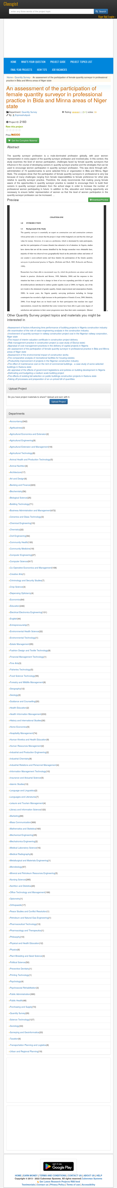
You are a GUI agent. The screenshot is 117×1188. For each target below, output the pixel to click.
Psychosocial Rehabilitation (23, 987)
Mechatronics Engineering (22, 841)
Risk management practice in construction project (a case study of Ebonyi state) (46, 342)
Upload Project (58, 401)
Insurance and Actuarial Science (25, 777)
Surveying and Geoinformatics (24, 1032)
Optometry (15, 898)
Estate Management (19, 644)
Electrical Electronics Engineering (26, 612)
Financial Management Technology (27, 656)
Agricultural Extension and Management (29, 446)
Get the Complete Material (24, 140)
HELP (99, 1175)
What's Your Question (33, 62)
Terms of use (73, 1184)
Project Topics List (81, 62)
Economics (15, 599)
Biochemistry (16, 491)
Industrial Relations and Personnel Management (33, 764)
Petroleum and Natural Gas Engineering (29, 917)
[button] (107, 17)
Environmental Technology (22, 637)
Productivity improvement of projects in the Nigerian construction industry (43, 360)
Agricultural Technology (21, 453)
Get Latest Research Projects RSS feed (60, 1181)
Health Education (18, 707)
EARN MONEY (30, 1175)
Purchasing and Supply (21, 1006)
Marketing (15, 815)
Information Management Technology (28, 771)
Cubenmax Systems (92, 1178)
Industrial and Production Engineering (28, 752)
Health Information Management (25, 714)
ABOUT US (89, 1175)
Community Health (19, 542)
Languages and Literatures (23, 796)
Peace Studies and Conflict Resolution (28, 911)
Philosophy (15, 936)
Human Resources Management (25, 745)
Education (15, 605)
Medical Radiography (20, 854)
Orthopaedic (16, 904)
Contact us (42, 1184)
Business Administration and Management (30, 510)
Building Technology (19, 504)
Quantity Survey (22, 77)
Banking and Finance (20, 484)
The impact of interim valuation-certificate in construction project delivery (43, 339)
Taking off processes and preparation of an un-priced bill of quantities (41, 378)
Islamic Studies (17, 784)
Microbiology (16, 866)
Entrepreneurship (18, 624)
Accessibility (88, 1184)
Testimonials (28, 1184)
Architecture (15, 472)
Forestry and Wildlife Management (26, 682)
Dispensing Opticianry (20, 593)
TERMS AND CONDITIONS (52, 1175)
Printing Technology (19, 974)
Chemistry (15, 529)
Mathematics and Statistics (23, 828)
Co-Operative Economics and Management (31, 567)
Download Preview (100, 199)
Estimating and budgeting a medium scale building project (36, 372)
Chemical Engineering (20, 523)
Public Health (16, 1000)
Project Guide (58, 62)
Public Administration (20, 994)
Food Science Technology (22, 675)
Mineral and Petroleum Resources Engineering (32, 873)
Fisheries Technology (20, 669)
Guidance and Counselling (22, 701)
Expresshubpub (22, 115)
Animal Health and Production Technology (30, 459)
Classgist (11, 4)
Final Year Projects (21, 70)
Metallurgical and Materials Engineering (29, 860)
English (13, 618)
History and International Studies (25, 720)
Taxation (14, 1038)
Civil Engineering (18, 535)
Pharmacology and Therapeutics (25, 930)
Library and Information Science (25, 809)
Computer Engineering (21, 554)
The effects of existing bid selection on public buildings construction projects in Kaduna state (52, 375)
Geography (15, 688)
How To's (42, 70)
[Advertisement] (61, 35)
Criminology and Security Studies (26, 580)
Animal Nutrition (17, 465)
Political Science (17, 962)
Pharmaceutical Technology (23, 924)
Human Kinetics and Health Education (28, 739)
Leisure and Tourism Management (26, 803)
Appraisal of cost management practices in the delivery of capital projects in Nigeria (48, 345)
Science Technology (19, 1019)
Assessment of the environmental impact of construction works (38, 354)
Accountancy (16, 421)
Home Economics (18, 726)
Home (13, 62)
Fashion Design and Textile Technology (29, 650)
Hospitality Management (21, 733)
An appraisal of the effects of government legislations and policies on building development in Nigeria (56, 369)
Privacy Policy (57, 1184)
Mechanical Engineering (21, 834)
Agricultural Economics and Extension (28, 433)
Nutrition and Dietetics (20, 885)
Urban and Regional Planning (24, 1051)
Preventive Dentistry (19, 968)
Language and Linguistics (22, 790)
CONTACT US (75, 1175)
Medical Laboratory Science (23, 847)
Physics (13, 949)
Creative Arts (16, 574)
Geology (14, 694)
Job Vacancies (59, 70)
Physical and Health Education (24, 943)
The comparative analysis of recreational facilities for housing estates (41, 357)
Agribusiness (16, 427)
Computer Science (19, 561)
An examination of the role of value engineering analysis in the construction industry (48, 330)
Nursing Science (18, 879)
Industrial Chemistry (19, 758)
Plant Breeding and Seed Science (26, 955)
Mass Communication (20, 822)
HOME (18, 1175)
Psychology (15, 981)
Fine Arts (14, 663)
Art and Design (17, 478)
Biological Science (18, 497)
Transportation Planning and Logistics (28, 1044)
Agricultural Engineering (21, 440)
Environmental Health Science (24, 631)
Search (102, 11)
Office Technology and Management (27, 892)
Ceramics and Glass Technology (25, 516)
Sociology (14, 1025)
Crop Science (16, 586)
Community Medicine (20, 548)
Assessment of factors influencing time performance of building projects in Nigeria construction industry (57, 327)
